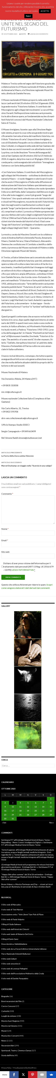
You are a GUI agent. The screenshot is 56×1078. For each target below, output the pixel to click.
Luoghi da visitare (8, 1016)
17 (13, 811)
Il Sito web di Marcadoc (11, 904)
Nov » (51, 822)
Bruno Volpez (7, 884)
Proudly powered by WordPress (24, 1068)
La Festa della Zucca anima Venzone (17, 454)
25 (20, 814)
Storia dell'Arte (7, 1055)
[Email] (42, 1074)
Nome (5, 529)
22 (51, 811)
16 (5, 811)
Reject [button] (28, 16)
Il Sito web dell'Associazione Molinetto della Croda (22, 973)
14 (43, 807)
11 (20, 807)
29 (51, 814)
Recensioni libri (7, 1045)
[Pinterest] (32, 1074)
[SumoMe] (51, 1074)
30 (5, 818)
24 (13, 814)
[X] (23, 1074)
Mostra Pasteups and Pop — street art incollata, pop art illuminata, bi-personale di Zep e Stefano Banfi (27, 885)
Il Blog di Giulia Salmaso (11, 924)
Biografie (5, 996)
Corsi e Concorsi (8, 1006)
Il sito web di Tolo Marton (12, 909)
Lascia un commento (39, 34)
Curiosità (5, 1011)
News (3, 1040)
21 (43, 811)
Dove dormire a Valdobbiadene (14, 944)
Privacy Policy (6, 1068)
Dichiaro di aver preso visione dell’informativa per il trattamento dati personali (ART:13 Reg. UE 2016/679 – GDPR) (28, 566)
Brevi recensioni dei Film (11, 1001)
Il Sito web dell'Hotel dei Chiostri (15, 929)
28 (43, 814)
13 (36, 807)
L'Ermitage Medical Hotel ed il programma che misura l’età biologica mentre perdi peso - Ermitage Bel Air (28, 865)
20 (36, 811)
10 (13, 807)
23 (5, 814)
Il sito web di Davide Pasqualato (14, 978)
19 (28, 811)
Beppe (23, 34)
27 (36, 814)
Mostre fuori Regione (10, 1021)
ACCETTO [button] (45, 11)
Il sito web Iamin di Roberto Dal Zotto (17, 934)
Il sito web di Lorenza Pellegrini (14, 968)
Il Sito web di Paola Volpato (12, 919)
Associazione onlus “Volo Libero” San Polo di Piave (22, 914)
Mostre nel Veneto (9, 1026)
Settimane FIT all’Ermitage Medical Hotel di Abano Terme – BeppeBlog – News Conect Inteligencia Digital (26, 841)
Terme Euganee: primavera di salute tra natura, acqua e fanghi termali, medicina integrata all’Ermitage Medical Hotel (27, 857)
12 (28, 807)
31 (13, 818)
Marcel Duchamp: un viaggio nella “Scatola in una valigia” (26, 464)
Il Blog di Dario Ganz (9, 939)
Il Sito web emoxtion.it (10, 963)
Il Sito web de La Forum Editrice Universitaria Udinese (23, 949)
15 (51, 807)
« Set (4, 822)
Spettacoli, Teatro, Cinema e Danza (16, 1050)
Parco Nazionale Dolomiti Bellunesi (15, 954)
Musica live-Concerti (10, 1036)
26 (28, 814)
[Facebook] (14, 1074)
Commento (7, 493)
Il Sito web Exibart (9, 959)
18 (20, 811)
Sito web (5, 551)
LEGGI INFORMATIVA (23, 570)
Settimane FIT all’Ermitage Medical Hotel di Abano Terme (26, 843)
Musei (4, 1031)
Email (4, 540)
